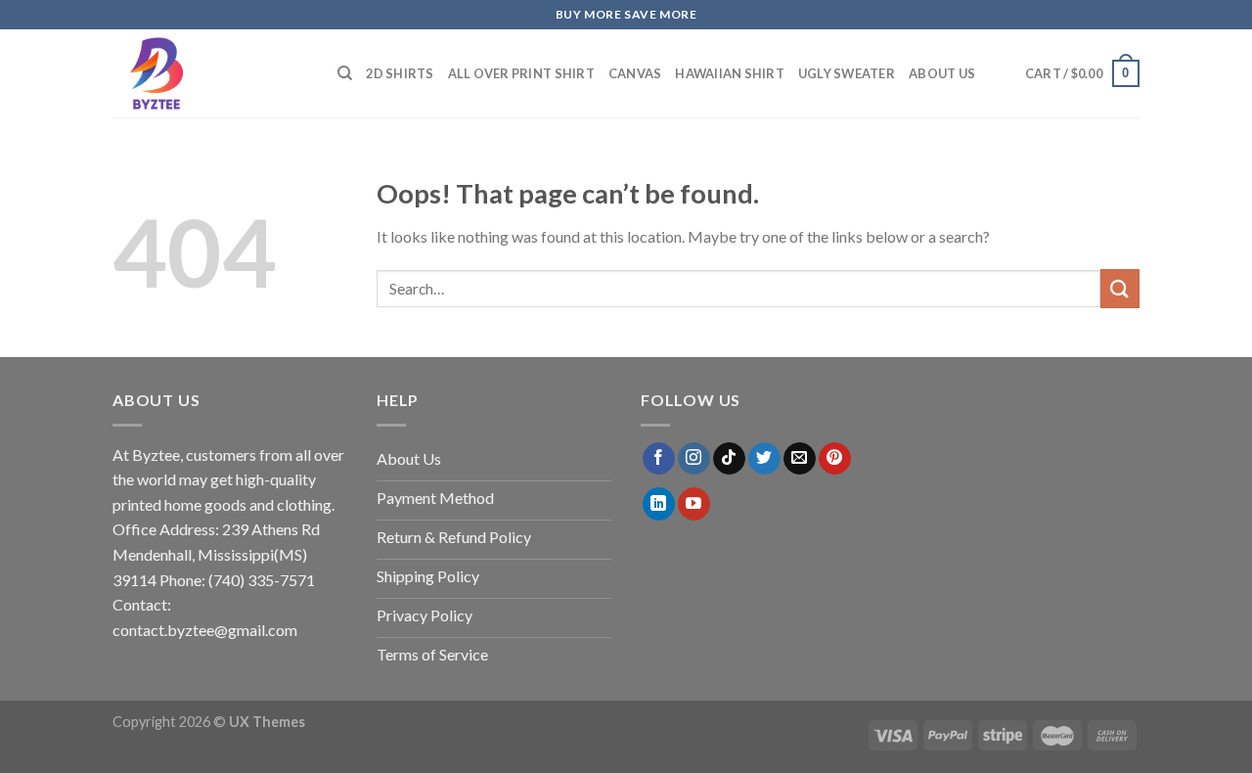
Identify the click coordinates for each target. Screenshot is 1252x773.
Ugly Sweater (846, 73)
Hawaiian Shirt (729, 73)
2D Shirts (399, 73)
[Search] (344, 73)
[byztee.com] (210, 73)
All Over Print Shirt (521, 73)
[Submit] (1120, 288)
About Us (942, 73)
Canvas (635, 73)
